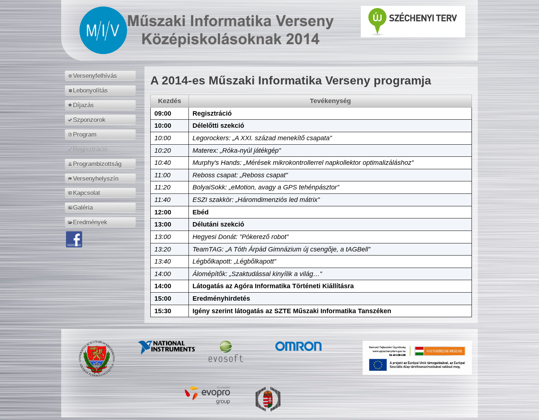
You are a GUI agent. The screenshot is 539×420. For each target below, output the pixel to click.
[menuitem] (101, 76)
